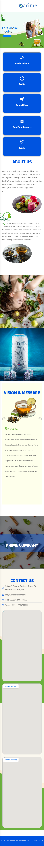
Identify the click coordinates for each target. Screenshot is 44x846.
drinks (22, 148)
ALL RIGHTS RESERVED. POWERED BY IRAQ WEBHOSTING (22, 841)
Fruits (22, 84)
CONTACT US (7, 36)
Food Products (22, 63)
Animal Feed (22, 105)
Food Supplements (22, 127)
